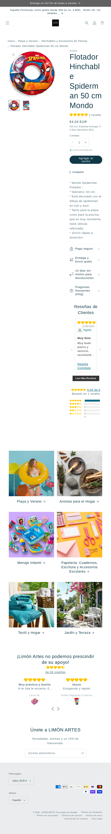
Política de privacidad (47, 815)
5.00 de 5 (93, 389)
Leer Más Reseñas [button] (86, 378)
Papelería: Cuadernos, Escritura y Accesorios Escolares (79, 567)
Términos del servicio (71, 815)
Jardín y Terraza (77, 632)
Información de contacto (76, 819)
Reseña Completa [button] (84, 365)
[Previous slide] (72, 349)
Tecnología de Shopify (66, 812)
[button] (7, 23)
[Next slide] (100, 349)
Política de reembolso (91, 812)
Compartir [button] (78, 172)
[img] (86, 322)
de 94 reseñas (55, 672)
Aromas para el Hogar (77, 501)
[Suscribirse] (82, 753)
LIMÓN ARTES (48, 812)
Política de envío (94, 815)
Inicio (11, 40)
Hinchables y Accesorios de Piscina (64, 40)
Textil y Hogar (29, 632)
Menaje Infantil (29, 563)
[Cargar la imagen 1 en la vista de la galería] (14, 105)
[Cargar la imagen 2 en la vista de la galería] (26, 105)
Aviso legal (97, 819)
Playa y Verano (28, 40)
